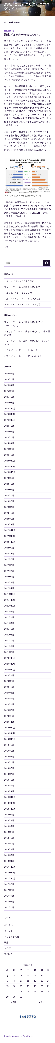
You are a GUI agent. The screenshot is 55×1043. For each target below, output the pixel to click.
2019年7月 (9, 756)
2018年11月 (9, 803)
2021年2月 (9, 652)
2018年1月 (9, 861)
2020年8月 (9, 681)
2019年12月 (9, 727)
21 (48, 986)
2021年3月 (9, 646)
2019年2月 (9, 785)
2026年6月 (9, 373)
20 (42, 986)
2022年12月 (9, 530)
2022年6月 (9, 559)
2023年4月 (9, 507)
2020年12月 (9, 658)
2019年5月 (9, 768)
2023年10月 (9, 472)
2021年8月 (9, 617)
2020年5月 (9, 698)
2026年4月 (9, 385)
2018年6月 (9, 832)
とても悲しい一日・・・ (16, 350)
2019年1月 (9, 791)
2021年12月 (9, 594)
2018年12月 (9, 797)
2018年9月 (9, 814)
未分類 (7, 948)
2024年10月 (9, 420)
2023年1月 (9, 524)
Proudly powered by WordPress (18, 1036)
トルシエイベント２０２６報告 (19, 281)
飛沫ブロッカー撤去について (22, 34)
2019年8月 (9, 751)
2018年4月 (9, 843)
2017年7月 (9, 896)
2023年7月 (9, 489)
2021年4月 (9, 640)
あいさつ (8, 925)
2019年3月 (9, 780)
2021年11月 (9, 600)
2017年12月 (9, 867)
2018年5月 (9, 838)
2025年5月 (9, 391)
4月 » (41, 1002)
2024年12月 (9, 408)
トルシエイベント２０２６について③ (22, 298)
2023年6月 (9, 495)
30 (14, 997)
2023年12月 (9, 460)
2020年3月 (9, 710)
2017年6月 (9, 901)
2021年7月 (9, 623)
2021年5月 (9, 634)
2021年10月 (9, 606)
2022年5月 (9, 565)
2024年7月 (9, 431)
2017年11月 (9, 872)
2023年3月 (9, 513)
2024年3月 (9, 449)
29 (7, 997)
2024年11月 (9, 414)
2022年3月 (9, 576)
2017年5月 (9, 907)
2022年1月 (9, 588)
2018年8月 (9, 820)
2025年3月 (9, 397)
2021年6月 (9, 629)
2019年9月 (9, 745)
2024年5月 (9, 437)
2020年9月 (9, 675)
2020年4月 (9, 704)
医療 (6, 942)
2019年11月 (9, 733)
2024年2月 (9, 455)
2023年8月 (9, 484)
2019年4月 (9, 774)
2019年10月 (9, 739)
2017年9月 (9, 884)
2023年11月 (9, 466)
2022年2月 (9, 582)
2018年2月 (9, 855)
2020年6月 (9, 693)
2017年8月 (9, 890)
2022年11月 (9, 536)
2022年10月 (9, 542)
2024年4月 (9, 443)
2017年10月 (9, 878)
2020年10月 (9, 669)
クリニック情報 (11, 937)
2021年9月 (9, 611)
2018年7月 (9, 826)
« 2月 (13, 1002)
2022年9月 (9, 547)
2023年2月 (9, 519)
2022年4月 (9, 571)
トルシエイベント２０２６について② (22, 304)
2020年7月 (9, 687)
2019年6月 (9, 762)
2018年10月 (9, 809)
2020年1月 (9, 722)
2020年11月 (9, 664)
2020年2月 (9, 716)
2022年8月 (9, 553)
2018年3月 (9, 849)
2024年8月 (9, 426)
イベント (8, 931)
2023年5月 (9, 501)
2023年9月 (9, 478)
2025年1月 (9, 402)
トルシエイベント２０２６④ (18, 293)
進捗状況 (8, 954)
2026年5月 (9, 379)
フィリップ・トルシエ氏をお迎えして (22, 287)
